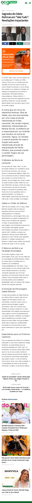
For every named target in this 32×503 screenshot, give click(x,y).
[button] (26, 3)
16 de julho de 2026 (8, 432)
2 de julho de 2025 (7, 494)
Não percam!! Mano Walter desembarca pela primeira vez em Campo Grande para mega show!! (16, 460)
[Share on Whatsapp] (19, 43)
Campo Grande (7, 454)
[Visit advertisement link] (16, 61)
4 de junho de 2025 (7, 24)
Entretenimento (10, 10)
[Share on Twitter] (12, 43)
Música (5, 422)
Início (3, 10)
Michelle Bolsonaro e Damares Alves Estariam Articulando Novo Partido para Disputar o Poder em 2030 (14, 428)
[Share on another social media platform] (27, 43)
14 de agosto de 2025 (8, 464)
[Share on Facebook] (5, 43)
